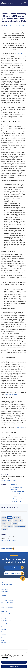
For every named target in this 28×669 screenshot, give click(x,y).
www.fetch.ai (20, 427)
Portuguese (17, 517)
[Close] (26, 652)
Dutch (20, 520)
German (4, 520)
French (10, 520)
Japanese (4, 529)
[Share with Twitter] (10, 25)
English (4, 517)
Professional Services (16, 487)
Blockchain (13, 494)
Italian (15, 520)
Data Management (15, 499)
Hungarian (15, 523)
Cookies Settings (14, 662)
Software (19, 494)
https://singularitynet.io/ (11, 394)
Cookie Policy (5, 658)
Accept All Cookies (14, 666)
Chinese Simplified (20, 526)
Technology (13, 484)
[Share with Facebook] (13, 25)
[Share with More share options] (23, 25)
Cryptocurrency (14, 496)
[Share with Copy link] (20, 25)
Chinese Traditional (7, 526)
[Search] (21, 3)
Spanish (10, 517)
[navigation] (25, 3)
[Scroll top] (22, 578)
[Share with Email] (17, 25)
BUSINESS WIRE (19, 53)
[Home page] (7, 3)
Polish (3, 523)
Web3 (22, 499)
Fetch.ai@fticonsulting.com (8, 480)
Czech (9, 523)
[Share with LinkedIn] (7, 25)
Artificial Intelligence (15, 501)
